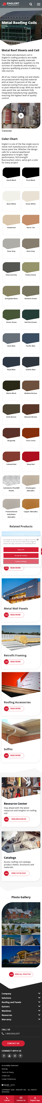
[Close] (37, 539)
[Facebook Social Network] (4, 1056)
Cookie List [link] (6, 1076)
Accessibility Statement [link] (10, 1065)
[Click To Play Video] (21, 115)
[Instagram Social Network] (15, 1056)
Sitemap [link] (5, 1069)
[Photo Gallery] (21, 913)
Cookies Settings (21, 561)
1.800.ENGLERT (12, 1033)
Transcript (7, 130)
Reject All (21, 549)
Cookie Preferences (9, 1079)
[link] (21, 600)
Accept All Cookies (21, 555)
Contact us (16, 1043)
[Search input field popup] (30, 4)
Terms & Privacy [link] (8, 1072)
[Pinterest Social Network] (20, 1056)
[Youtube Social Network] (9, 1056)
